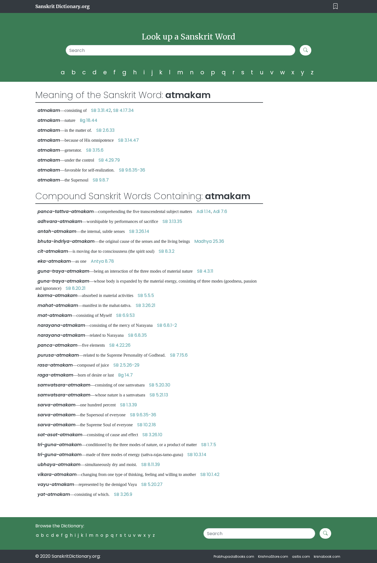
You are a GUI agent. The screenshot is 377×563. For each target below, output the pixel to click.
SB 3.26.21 (145, 305)
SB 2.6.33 (105, 130)
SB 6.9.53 (125, 315)
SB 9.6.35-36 (132, 170)
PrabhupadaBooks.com (234, 556)
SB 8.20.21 (76, 288)
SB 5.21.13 (159, 395)
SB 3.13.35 (172, 221)
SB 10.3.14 (196, 454)
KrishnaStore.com (273, 556)
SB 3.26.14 (139, 231)
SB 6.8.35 (137, 335)
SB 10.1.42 (209, 474)
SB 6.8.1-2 (167, 325)
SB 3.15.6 (94, 150)
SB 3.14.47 (128, 140)
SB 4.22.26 (120, 345)
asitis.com (301, 556)
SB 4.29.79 (109, 160)
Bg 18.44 (88, 120)
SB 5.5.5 (146, 295)
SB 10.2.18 (146, 425)
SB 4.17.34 (123, 110)
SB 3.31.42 (101, 110)
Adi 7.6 (220, 211)
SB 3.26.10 (152, 435)
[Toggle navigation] (335, 6)
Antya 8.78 (102, 261)
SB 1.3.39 (128, 405)
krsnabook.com (327, 556)
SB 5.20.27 (152, 484)
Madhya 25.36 (209, 241)
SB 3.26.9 (123, 494)
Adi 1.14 (204, 211)
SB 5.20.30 (159, 385)
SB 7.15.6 (179, 355)
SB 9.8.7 (101, 180)
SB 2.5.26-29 (126, 365)
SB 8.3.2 (166, 251)
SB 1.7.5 (208, 444)
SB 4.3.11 (205, 271)
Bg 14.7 (125, 375)
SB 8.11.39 (150, 464)
